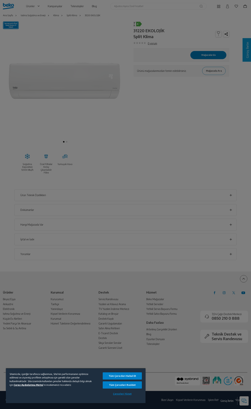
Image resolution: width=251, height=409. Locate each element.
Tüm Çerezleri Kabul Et (122, 375)
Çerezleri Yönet (122, 393)
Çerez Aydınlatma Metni (28, 384)
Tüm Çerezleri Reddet (122, 384)
